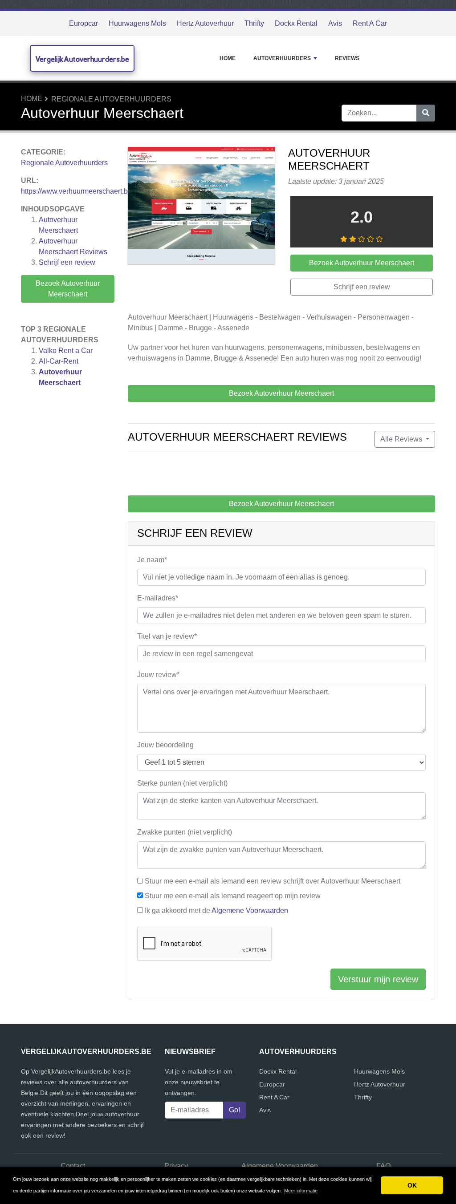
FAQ (383, 1166)
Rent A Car (370, 23)
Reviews (347, 58)
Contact (73, 1166)
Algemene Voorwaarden (250, 910)
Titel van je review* (167, 636)
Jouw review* (158, 674)
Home (228, 58)
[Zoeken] (425, 113)
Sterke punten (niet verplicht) (182, 783)
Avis (335, 23)
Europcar (83, 23)
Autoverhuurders (282, 58)
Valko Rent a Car (66, 350)
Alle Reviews (402, 439)
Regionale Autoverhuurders (111, 99)
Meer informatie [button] (301, 1190)
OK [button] (412, 1185)
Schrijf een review (67, 262)
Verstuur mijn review (378, 979)
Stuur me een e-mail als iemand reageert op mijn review (233, 896)
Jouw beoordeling (165, 745)
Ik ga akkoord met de (216, 910)
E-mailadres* (157, 598)
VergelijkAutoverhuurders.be (82, 59)
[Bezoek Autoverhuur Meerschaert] (201, 207)
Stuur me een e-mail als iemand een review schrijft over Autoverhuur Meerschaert (272, 881)
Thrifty (254, 23)
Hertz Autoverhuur (205, 23)
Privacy (176, 1166)
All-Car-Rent (58, 361)
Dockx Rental (296, 23)
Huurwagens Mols (137, 23)
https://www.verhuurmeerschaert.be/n (79, 191)
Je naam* (152, 559)
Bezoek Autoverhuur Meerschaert (68, 289)
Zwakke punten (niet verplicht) (184, 832)
